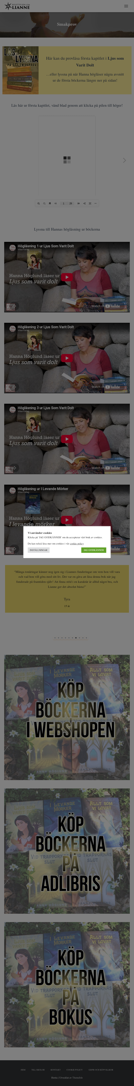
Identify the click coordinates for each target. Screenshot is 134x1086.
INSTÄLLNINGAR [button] (38, 550)
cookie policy (77, 543)
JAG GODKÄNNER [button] (94, 550)
